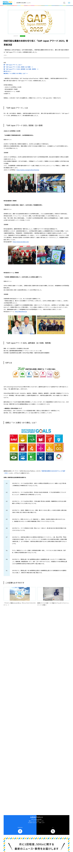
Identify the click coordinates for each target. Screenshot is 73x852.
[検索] (64, 3)
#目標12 (5, 55)
